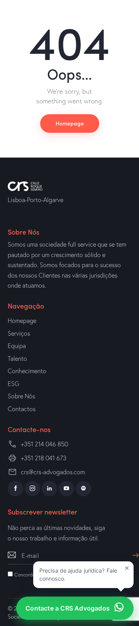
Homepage (70, 123)
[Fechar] (127, 568)
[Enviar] (133, 551)
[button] (83, 574)
